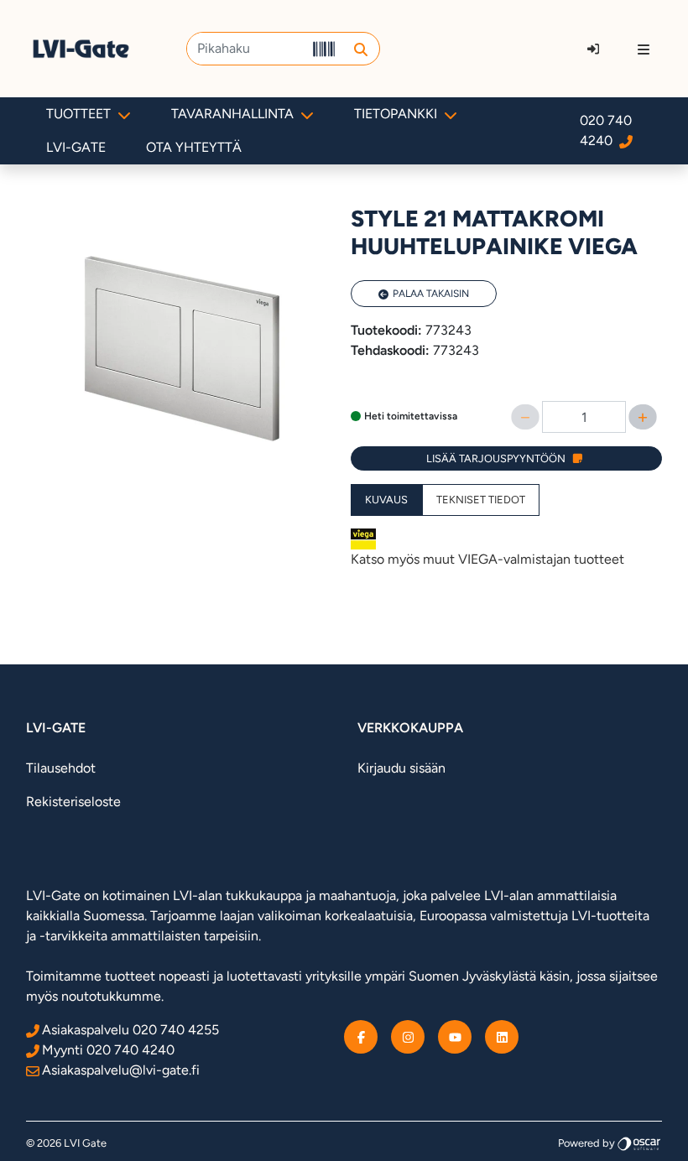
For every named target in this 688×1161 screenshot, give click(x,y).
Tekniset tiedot (480, 499)
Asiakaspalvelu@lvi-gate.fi (121, 1070)
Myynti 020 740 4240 (108, 1050)
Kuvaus (386, 499)
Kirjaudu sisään (401, 768)
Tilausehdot (61, 768)
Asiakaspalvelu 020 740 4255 (130, 1030)
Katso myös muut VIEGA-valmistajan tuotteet (487, 559)
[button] (360, 49)
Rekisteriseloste (73, 802)
